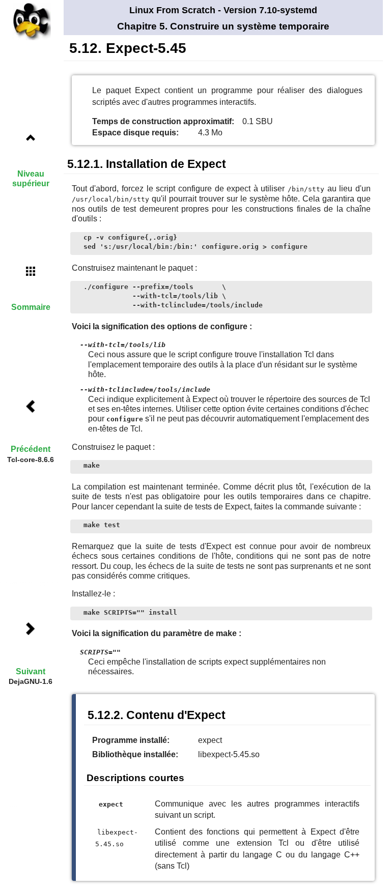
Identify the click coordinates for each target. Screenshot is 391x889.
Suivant (30, 671)
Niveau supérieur (30, 178)
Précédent (30, 449)
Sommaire (30, 307)
